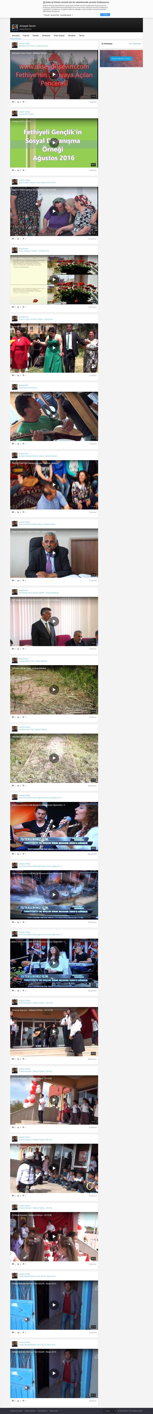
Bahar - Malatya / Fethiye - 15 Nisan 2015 (34, 251)
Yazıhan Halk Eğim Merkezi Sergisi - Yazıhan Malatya (38, 456)
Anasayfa (15, 36)
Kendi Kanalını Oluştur (121, 58)
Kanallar (36, 36)
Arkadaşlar (46, 36)
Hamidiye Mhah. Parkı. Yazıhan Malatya (33, 661)
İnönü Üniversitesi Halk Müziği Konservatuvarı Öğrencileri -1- (41, 935)
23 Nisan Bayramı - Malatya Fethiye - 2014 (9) (35, 1071)
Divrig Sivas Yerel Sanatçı (28, 388)
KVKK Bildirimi (43, 1411)
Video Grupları (59, 36)
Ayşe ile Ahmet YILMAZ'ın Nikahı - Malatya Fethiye (37, 524)
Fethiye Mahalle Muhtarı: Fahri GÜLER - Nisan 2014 (37, 1276)
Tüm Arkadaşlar (135, 43)
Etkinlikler (72, 36)
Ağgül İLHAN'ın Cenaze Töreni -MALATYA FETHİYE (37, 183)
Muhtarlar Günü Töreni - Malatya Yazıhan (33, 46)
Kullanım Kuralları (16, 1411)
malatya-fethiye (24, 43)
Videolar (26, 36)
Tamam (105, 14)
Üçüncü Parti (55, 15)
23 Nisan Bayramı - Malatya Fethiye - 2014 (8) (35, 1208)
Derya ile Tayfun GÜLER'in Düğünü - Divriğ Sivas (36, 319)
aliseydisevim (23, 249)
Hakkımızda (54, 1411)
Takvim (81, 36)
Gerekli (47, 15)
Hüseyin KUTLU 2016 (26, 114)
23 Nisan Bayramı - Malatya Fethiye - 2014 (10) (36, 1003)
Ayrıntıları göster (65, 15)
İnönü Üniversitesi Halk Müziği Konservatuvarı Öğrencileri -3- (41, 798)
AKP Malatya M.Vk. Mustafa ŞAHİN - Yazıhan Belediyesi (39, 593)
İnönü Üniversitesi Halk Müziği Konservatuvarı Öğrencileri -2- (41, 866)
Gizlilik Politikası (30, 1411)
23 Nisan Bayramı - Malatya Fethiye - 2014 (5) (35, 1140)
